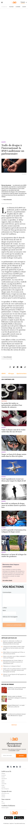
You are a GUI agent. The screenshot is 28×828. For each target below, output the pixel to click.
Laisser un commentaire (14, 625)
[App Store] (8, 817)
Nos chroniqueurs (5, 788)
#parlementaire (22, 373)
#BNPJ (3, 373)
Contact (3, 803)
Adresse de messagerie (10, 617)
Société (24, 6)
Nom (4, 610)
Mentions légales (5, 807)
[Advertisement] (14, 72)
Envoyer (21, 755)
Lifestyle (3, 787)
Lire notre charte (7, 580)
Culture (2, 780)
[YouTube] (14, 767)
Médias (3, 782)
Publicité (3, 795)
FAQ (2, 801)
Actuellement (4, 6)
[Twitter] (11, 767)
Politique (11, 6)
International (4, 778)
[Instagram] (20, 767)
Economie (18, 6)
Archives (3, 796)
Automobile (3, 783)
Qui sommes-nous (5, 793)
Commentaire (7, 592)
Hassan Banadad (7, 199)
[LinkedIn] (17, 767)
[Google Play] (19, 817)
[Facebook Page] (8, 767)
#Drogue (11, 373)
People (2, 785)
